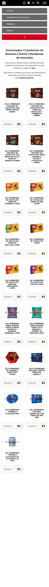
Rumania (11, 24)
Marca (10, 30)
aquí (33, 68)
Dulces (10, 11)
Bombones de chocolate (18, 17)
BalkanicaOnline (27, 78)
